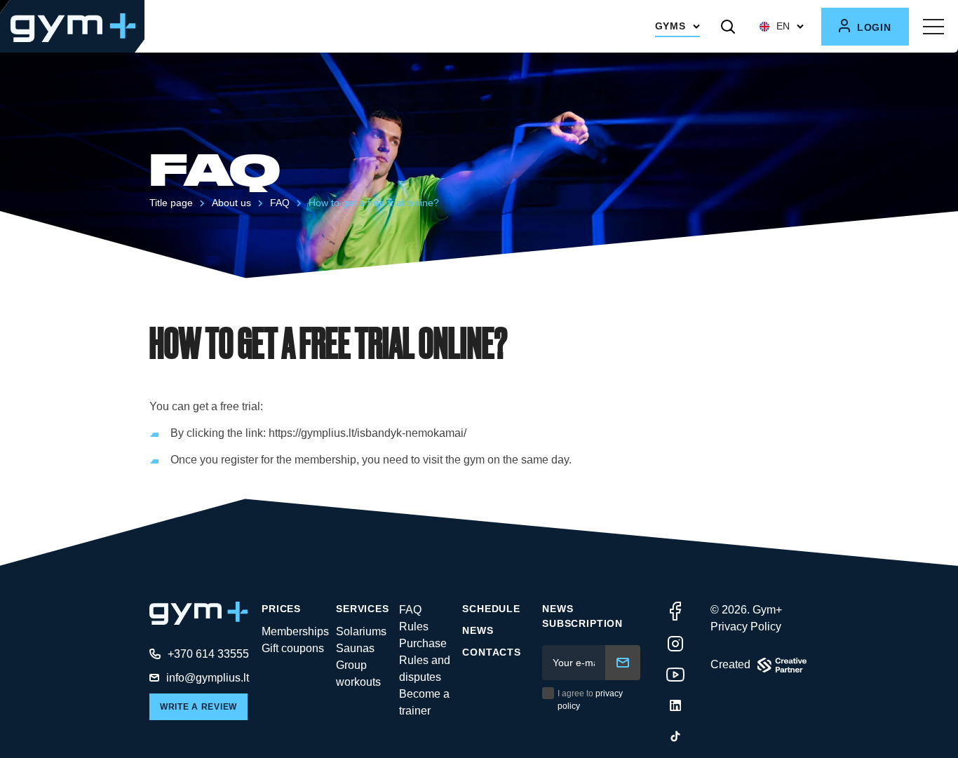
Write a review (198, 707)
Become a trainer (424, 702)
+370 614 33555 (208, 654)
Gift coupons (293, 648)
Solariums (361, 631)
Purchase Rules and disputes (424, 660)
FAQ (280, 202)
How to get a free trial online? (374, 202)
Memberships (295, 631)
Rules (414, 626)
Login (872, 27)
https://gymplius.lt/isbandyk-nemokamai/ (367, 433)
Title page (171, 202)
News (477, 630)
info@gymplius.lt (207, 678)
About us (231, 202)
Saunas (355, 648)
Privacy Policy (745, 626)
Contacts (491, 652)
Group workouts (358, 673)
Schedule (491, 608)
